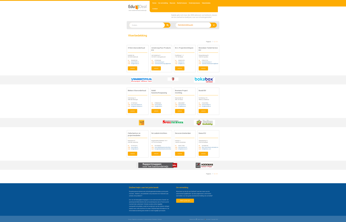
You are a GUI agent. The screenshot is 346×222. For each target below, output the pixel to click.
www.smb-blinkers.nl (136, 104)
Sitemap (160, 219)
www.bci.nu (181, 62)
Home (154, 3)
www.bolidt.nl (158, 104)
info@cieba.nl (134, 149)
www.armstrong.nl (159, 62)
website (132, 68)
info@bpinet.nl (182, 106)
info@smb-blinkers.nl (136, 106)
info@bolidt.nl (158, 106)
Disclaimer (154, 219)
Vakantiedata (206, 3)
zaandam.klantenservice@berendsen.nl (212, 63)
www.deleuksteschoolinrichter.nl (163, 147)
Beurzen (172, 3)
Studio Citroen (200, 219)
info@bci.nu (181, 63)
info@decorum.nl (182, 149)
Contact (155, 9)
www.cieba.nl (134, 147)
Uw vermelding (163, 3)
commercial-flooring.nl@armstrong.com (165, 63)
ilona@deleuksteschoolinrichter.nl (163, 149)
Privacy (129, 219)
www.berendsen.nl (206, 62)
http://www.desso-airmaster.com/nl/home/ (213, 147)
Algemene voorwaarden (137, 219)
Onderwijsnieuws (194, 3)
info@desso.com (206, 149)
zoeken (167, 25)
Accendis (208, 219)
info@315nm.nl (135, 63)
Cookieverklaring (147, 219)
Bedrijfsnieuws (182, 3)
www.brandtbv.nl (206, 104)
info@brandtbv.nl (206, 106)
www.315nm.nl (135, 62)
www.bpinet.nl (182, 104)
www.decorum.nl (182, 147)
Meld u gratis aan (185, 200)
